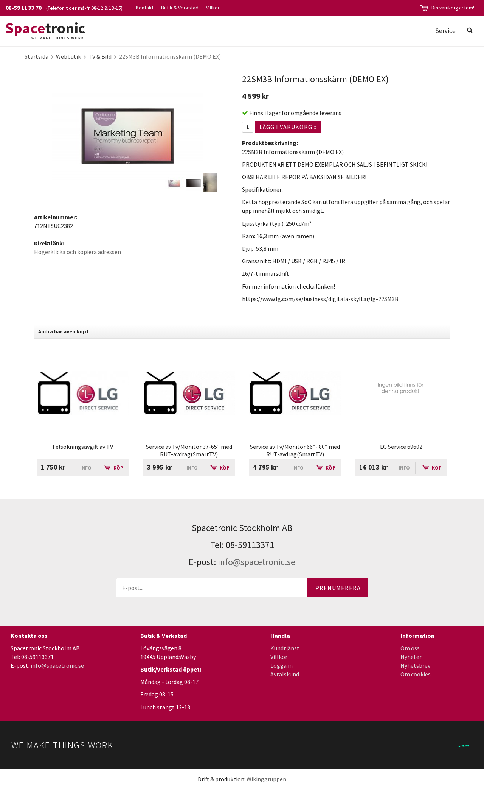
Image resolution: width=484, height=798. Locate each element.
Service (445, 31)
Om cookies (415, 674)
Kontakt (145, 7)
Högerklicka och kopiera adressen (77, 252)
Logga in (281, 665)
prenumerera (338, 588)
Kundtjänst (284, 648)
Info (86, 468)
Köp (117, 468)
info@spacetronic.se (256, 562)
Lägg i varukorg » (288, 127)
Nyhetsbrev (415, 665)
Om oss (410, 648)
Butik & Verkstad (180, 7)
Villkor (213, 7)
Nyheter (411, 657)
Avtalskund (284, 674)
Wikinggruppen (266, 779)
